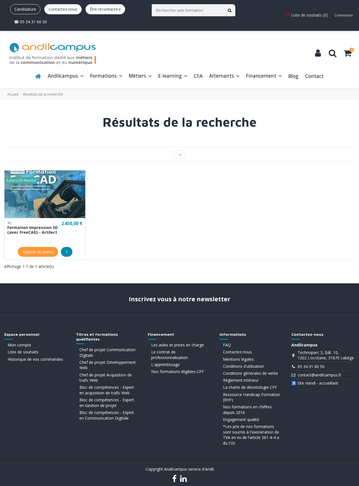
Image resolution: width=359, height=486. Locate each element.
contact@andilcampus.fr (319, 375)
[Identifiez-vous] (317, 53)
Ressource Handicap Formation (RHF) (251, 397)
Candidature (25, 9)
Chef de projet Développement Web (107, 365)
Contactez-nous (63, 9)
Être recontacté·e (105, 9)
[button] (65, 76)
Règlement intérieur (241, 380)
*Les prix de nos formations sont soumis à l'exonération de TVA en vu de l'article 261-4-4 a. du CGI (251, 435)
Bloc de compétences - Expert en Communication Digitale (106, 415)
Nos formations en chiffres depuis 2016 (247, 409)
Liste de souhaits (23, 352)
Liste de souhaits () (309, 15)
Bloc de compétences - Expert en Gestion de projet (106, 402)
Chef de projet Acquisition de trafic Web (105, 377)
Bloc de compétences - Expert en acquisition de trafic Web (106, 390)
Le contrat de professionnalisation (169, 354)
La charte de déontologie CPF (250, 387)
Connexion (343, 15)
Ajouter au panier (38, 251)
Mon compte (19, 345)
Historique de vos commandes (35, 359)
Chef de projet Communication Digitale (107, 352)
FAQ (227, 345)
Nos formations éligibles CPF (177, 371)
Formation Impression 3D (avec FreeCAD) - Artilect (32, 230)
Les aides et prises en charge (177, 345)
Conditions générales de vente (250, 373)
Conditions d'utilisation (243, 366)
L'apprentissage (165, 364)
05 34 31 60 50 (311, 366)
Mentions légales (238, 359)
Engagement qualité (241, 419)
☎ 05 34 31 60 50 (30, 21)
